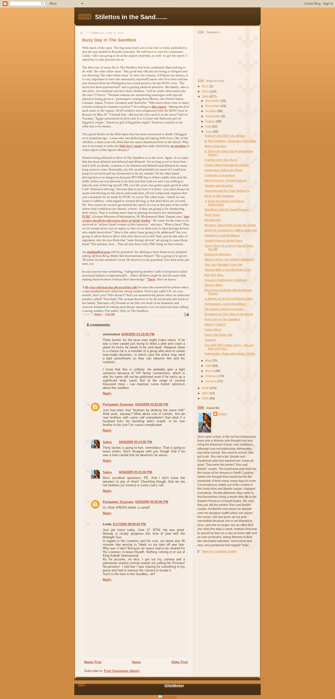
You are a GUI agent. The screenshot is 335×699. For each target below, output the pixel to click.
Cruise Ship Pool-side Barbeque (227, 165)
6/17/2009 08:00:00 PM (129, 524)
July (208, 126)
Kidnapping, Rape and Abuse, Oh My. (230, 353)
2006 (205, 398)
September (213, 116)
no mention (178, 146)
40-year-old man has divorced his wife (111, 287)
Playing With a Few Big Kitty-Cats (228, 269)
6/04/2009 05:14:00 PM (135, 442)
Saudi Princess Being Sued (223, 240)
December (213, 100)
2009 (205, 96)
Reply (107, 393)
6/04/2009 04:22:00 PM (151, 404)
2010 (205, 91)
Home (136, 662)
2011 (205, 86)
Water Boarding (215, 146)
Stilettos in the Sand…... (131, 17)
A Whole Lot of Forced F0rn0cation (229, 298)
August (210, 121)
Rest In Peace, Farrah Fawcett (225, 180)
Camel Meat (213, 329)
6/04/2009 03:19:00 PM (138, 334)
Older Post (179, 662)
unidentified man (98, 252)
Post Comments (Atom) (121, 671)
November (213, 105)
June (209, 131)
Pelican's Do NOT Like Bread (225, 135)
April (209, 365)
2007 (205, 393)
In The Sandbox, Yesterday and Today (231, 141)
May (208, 360)
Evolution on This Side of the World (229, 314)
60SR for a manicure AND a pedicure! (231, 230)
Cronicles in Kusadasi (220, 175)
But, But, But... (214, 275)
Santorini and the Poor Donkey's (227, 190)
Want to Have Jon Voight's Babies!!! (229, 259)
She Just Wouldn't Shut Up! (223, 264)
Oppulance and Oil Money (222, 235)
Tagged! (210, 340)
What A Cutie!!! (215, 324)
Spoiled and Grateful (219, 185)
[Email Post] (186, 314)
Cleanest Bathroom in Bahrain (226, 280)
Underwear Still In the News (224, 170)
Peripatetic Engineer (118, 404)
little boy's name (130, 146)
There (151, 279)
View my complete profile (219, 551)
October (211, 111)
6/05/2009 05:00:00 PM (151, 502)
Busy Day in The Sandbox (222, 319)
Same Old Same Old (218, 334)
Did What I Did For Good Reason (227, 209)
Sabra (107, 442)
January (211, 381)
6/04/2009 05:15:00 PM (135, 472)
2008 (205, 388)
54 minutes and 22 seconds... (225, 309)
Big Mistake (213, 220)
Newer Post (92, 662)
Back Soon (212, 214)
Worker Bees (214, 285)
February (212, 376)
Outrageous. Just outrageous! (225, 303)
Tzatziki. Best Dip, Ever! (221, 159)
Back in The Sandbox (219, 196)
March (210, 370)
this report (159, 106)
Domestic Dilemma (218, 254)
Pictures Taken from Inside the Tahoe (230, 225)
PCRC (86, 216)
